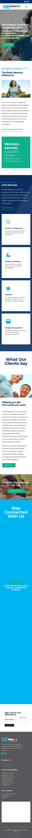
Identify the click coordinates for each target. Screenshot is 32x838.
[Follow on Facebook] (25, 2)
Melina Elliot (11, 604)
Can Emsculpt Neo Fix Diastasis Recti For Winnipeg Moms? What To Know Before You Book (15, 599)
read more (8, 624)
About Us (8, 465)
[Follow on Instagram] (28, 2)
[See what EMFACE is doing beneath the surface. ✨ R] (16, 543)
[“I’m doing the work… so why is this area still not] (16, 557)
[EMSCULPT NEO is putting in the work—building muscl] (16, 571)
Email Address (10, 720)
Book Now (8, 44)
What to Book (16, 491)
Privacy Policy (16, 835)
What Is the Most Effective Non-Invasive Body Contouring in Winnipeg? (14, 635)
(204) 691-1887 (6, 763)
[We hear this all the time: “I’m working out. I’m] (16, 529)
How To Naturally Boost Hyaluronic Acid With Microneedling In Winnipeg (15, 670)
